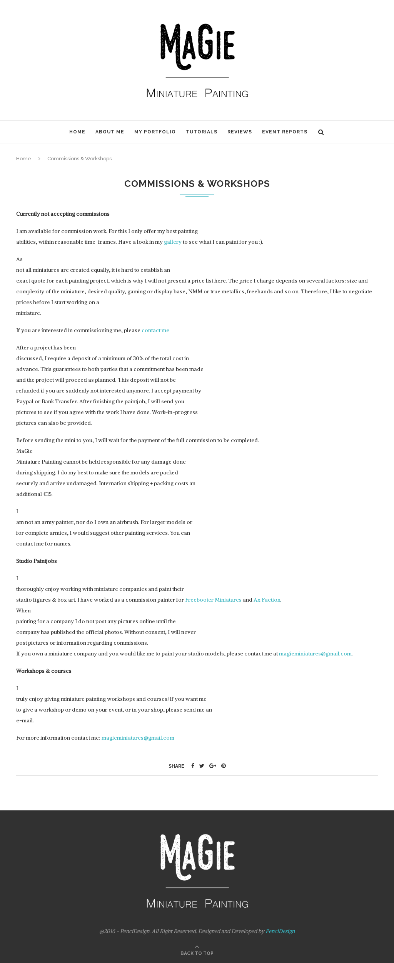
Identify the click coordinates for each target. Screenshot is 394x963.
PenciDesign (280, 931)
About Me (109, 132)
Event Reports (284, 132)
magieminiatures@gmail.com (315, 653)
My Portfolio (155, 132)
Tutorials (201, 132)
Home (77, 132)
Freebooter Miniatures (213, 599)
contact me (155, 330)
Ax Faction (267, 599)
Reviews (239, 132)
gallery (173, 241)
